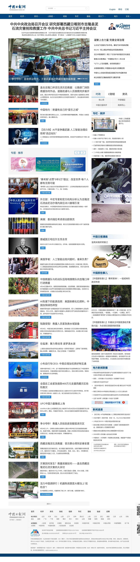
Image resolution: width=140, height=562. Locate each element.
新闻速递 (98, 409)
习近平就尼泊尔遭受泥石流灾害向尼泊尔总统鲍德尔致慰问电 (67, 33)
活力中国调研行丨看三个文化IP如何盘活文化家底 (112, 54)
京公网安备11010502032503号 (50, 533)
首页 (10, 16)
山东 (120, 516)
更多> (97, 84)
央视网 (76, 523)
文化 (127, 16)
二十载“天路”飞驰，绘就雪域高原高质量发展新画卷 (109, 142)
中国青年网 (85, 523)
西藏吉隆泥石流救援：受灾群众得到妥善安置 (64, 443)
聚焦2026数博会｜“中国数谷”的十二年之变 (109, 59)
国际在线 (68, 523)
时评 (22, 16)
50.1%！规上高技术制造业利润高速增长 (108, 50)
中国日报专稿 (45, 192)
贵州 (76, 519)
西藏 (89, 519)
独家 (98, 511)
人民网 (44, 523)
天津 (49, 516)
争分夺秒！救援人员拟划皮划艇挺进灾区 (62, 423)
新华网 (51, 523)
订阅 (127, 9)
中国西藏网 (117, 523)
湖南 (38, 519)
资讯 (36, 16)
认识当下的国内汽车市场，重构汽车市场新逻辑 (111, 45)
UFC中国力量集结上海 (52, 403)
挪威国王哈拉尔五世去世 (53, 239)
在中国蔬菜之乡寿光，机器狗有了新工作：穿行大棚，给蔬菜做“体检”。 (63, 491)
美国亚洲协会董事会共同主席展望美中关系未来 (108, 431)
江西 (114, 516)
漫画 (88, 16)
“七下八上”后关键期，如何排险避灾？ (107, 64)
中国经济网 (96, 523)
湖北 (32, 519)
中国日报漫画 (100, 236)
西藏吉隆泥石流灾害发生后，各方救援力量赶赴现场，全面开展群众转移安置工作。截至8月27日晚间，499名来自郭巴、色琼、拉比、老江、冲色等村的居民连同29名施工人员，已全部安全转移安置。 (64, 451)
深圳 (108, 519)
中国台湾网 (106, 523)
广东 (45, 519)
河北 (55, 516)
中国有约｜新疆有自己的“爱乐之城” (59, 109)
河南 (127, 516)
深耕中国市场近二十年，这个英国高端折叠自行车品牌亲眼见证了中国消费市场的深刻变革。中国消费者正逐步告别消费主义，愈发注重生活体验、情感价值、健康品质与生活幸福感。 (64, 371)
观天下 (101, 16)
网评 (102, 113)
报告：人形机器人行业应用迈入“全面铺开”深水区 (109, 378)
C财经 (50, 16)
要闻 (42, 121)
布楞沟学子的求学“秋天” (101, 382)
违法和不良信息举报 (47, 530)
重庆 (64, 519)
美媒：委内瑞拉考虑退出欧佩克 (57, 219)
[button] (79, 78)
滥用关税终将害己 (100, 242)
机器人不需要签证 (99, 135)
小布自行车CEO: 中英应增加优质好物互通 (63, 363)
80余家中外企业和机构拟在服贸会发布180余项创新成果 (111, 395)
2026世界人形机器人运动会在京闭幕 (105, 434)
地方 (116, 16)
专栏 (77, 16)
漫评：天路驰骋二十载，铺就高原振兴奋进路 (107, 149)
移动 (120, 9)
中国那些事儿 (100, 273)
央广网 (127, 523)
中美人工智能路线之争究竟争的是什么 (124, 121)
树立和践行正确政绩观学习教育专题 (107, 77)
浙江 (101, 516)
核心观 (101, 100)
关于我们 (12, 520)
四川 (70, 519)
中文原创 (44, 103)
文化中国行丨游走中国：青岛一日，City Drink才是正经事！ (112, 418)
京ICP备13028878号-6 (85, 533)
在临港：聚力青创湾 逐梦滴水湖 (57, 343)
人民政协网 (62, 525)
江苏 (95, 516)
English (112, 9)
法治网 (71, 525)
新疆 (102, 519)
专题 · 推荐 (17, 152)
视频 (65, 16)
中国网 (59, 523)
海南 (57, 519)
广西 (51, 519)
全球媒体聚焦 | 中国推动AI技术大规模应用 (109, 68)
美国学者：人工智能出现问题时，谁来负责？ (64, 259)
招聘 (108, 511)
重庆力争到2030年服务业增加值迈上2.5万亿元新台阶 (110, 391)
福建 (108, 516)
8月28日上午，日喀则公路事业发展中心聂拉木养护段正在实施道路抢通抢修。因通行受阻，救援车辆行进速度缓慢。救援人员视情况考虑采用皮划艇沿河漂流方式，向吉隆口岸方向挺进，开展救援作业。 (64, 431)
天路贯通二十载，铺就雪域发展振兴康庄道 (107, 156)
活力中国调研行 (46, 494)
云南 (83, 519)
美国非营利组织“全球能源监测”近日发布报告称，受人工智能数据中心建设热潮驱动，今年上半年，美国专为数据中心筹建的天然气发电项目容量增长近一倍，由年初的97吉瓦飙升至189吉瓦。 (64, 311)
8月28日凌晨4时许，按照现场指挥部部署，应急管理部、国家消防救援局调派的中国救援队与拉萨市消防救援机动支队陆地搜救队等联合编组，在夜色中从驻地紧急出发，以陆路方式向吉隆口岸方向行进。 (64, 289)
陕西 (95, 519)
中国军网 (41, 525)
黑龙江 (82, 516)
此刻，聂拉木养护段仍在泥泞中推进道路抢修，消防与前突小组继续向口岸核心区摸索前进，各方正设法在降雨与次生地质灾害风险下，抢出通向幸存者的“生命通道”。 (64, 97)
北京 (43, 516)
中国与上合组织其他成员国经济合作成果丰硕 (110, 73)
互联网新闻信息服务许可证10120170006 (67, 530)
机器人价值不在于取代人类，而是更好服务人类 (108, 138)
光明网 (33, 525)
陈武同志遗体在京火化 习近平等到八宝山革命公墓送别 (39, 35)
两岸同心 (121, 105)
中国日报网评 (101, 105)
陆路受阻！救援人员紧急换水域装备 (60, 323)
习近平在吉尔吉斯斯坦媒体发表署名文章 (34, 33)
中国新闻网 (51, 525)
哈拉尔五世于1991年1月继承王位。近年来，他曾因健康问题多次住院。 (63, 244)
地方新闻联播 (100, 367)
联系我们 (18, 520)
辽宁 (68, 516)
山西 (62, 516)
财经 (61, 511)
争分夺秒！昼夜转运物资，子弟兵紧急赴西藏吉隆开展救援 (44, 79)
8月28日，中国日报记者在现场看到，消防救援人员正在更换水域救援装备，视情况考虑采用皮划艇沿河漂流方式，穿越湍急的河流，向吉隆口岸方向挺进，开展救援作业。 (64, 331)
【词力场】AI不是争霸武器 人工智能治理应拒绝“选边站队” (112, 414)
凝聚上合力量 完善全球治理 (109, 40)
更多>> (49, 504)
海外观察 (44, 273)
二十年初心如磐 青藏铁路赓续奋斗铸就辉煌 (107, 152)
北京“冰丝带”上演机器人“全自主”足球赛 (105, 398)
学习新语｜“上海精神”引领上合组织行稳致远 (72, 35)
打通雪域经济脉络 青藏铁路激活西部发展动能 (107, 145)
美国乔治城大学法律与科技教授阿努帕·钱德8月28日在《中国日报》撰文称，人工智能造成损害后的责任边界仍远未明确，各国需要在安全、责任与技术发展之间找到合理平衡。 (64, 266)
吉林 (74, 516)
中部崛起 (121, 100)
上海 (89, 516)
